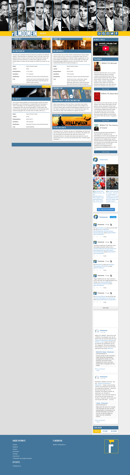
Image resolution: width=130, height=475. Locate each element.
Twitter (97, 431)
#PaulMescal (103, 298)
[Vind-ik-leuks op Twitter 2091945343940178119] (101, 256)
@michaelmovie (100, 228)
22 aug (107, 275)
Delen (98, 370)
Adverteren (16, 456)
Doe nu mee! (105, 89)
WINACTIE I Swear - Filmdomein (105, 352)
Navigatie (43, 33)
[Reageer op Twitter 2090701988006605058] (94, 302)
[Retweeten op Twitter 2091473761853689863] (97, 270)
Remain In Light (99, 342)
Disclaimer (16, 451)
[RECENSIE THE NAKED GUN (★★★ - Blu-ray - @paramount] (99, 170)
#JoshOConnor (111, 298)
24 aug (107, 242)
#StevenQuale (97, 266)
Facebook (105, 431)
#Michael (106, 229)
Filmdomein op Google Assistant (22, 458)
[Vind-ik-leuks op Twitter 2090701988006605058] (101, 302)
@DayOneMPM (111, 232)
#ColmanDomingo (99, 232)
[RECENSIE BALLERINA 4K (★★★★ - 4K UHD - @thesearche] (112, 170)
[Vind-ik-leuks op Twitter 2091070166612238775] (101, 288)
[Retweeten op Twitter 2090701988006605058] (97, 302)
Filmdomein (101, 224)
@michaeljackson (98, 231)
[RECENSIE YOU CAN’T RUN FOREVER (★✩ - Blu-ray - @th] (112, 183)
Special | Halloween (59, 128)
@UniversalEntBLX (99, 234)
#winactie (101, 229)
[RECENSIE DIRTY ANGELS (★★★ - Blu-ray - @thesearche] (99, 196)
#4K (106, 248)
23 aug (107, 261)
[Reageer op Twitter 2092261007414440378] (94, 237)
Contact (15, 449)
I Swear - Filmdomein (102, 403)
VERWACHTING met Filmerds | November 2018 (66, 100)
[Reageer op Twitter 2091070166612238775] (94, 288)
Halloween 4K (17, 99)
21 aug (107, 293)
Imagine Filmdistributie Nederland (104, 340)
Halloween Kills (58, 51)
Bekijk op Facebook (100, 369)
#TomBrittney (105, 266)
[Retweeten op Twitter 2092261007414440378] (97, 237)
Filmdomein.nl (17, 466)
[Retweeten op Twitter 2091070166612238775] (97, 288)
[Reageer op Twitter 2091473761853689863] (94, 270)
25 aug (107, 224)
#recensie (96, 248)
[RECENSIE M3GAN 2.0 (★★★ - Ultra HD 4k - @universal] (112, 196)
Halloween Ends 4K (18, 51)
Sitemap (15, 454)
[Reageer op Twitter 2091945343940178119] (94, 256)
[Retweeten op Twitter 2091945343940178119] (97, 256)
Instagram (114, 431)
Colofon (15, 444)
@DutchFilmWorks (99, 268)
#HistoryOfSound (101, 296)
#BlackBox (99, 264)
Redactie (15, 447)
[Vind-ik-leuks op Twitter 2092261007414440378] (101, 237)
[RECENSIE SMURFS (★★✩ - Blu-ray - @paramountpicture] (99, 183)
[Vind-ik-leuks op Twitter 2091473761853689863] (101, 270)
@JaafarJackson (108, 231)
